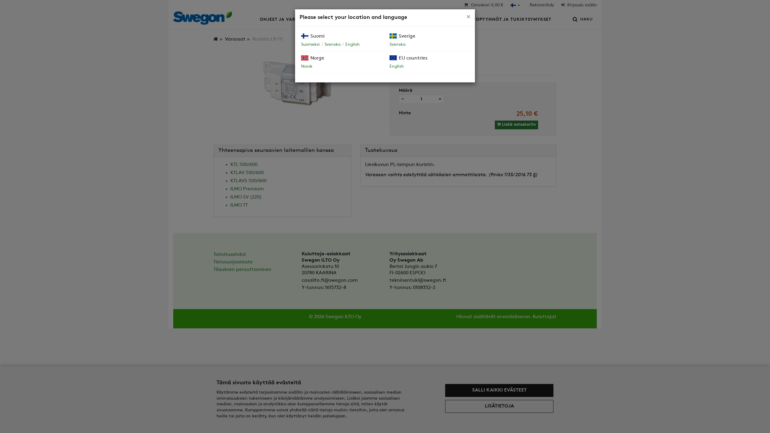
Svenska (332, 44)
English (352, 44)
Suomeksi (310, 44)
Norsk (307, 66)
